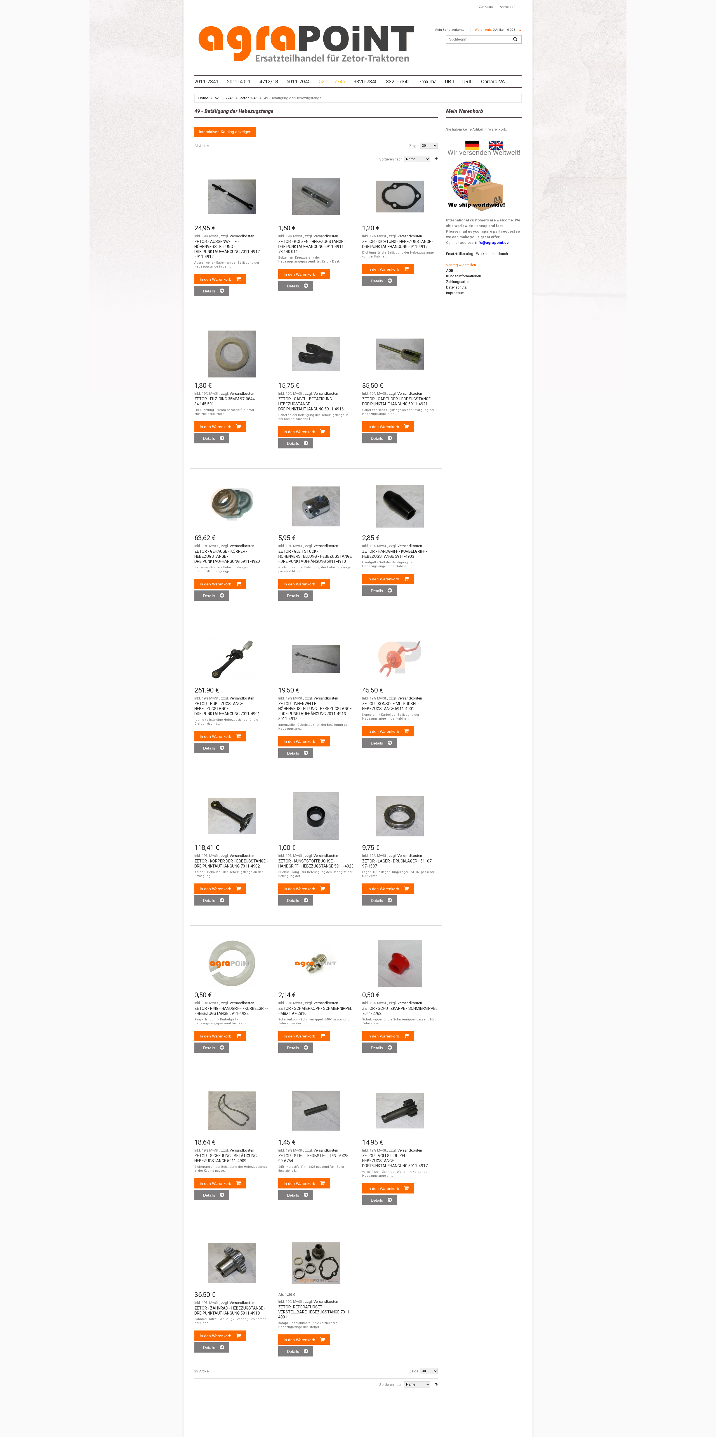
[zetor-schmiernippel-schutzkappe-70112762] (400, 963)
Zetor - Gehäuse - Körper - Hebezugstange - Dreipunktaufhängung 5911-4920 (227, 556)
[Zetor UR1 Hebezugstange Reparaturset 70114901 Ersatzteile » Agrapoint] (316, 1263)
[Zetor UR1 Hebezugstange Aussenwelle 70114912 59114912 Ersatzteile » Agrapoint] (232, 196)
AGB (449, 270)
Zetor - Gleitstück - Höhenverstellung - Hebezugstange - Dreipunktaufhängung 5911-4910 (315, 556)
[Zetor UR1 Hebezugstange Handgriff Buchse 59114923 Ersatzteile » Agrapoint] (316, 816)
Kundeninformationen (463, 276)
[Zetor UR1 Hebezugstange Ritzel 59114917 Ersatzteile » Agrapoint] (400, 1111)
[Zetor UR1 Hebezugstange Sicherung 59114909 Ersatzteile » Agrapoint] (232, 1111)
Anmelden (507, 7)
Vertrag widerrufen (461, 265)
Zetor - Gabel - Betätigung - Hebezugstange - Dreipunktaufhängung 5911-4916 (311, 404)
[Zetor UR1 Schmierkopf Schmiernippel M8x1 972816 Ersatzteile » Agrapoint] (316, 963)
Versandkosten (242, 236)
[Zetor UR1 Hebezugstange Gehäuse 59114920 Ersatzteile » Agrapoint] (232, 506)
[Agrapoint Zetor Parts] (496, 143)
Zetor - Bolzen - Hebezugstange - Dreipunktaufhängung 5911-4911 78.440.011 (312, 246)
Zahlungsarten (457, 282)
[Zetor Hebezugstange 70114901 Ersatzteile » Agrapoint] (232, 658)
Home (203, 98)
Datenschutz (456, 287)
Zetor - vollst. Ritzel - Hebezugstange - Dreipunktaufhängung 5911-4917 (395, 1161)
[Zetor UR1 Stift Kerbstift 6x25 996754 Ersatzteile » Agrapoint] (316, 1111)
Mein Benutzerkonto (449, 30)
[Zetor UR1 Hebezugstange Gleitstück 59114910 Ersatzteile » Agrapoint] (316, 506)
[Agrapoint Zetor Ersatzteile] (472, 143)
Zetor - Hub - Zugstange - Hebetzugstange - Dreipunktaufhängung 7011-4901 (227, 708)
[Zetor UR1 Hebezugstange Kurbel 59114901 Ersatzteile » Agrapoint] (400, 658)
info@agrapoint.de (492, 242)
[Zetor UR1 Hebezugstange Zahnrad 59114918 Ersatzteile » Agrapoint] (232, 1263)
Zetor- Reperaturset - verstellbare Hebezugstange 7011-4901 (314, 1312)
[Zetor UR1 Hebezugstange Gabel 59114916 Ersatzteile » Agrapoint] (316, 354)
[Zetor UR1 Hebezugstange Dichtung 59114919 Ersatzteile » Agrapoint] (400, 196)
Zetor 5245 (248, 98)
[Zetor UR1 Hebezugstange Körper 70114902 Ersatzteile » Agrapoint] (232, 816)
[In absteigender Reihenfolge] (436, 158)
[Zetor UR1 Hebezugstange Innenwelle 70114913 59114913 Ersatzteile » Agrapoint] (316, 658)
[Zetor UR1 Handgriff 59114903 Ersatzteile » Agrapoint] (400, 506)
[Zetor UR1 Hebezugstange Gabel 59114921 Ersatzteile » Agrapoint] (400, 354)
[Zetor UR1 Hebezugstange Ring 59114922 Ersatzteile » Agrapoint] (232, 963)
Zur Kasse (486, 7)
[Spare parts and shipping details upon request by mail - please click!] (476, 159)
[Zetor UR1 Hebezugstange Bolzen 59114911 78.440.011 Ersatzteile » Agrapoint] (316, 196)
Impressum (455, 293)
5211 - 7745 (224, 98)
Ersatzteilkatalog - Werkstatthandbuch (477, 254)
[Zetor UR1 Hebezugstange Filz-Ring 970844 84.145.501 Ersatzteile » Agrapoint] (232, 354)
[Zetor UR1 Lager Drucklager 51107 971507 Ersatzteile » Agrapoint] (400, 816)
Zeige (413, 146)
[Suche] (515, 39)
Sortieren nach (390, 159)
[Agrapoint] (306, 43)
